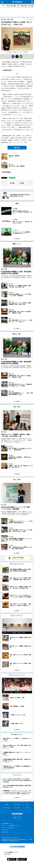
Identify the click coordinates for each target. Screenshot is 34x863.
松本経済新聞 (17, 2)
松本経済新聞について (7, 823)
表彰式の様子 (8, 70)
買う (19, 5)
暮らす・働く (24, 5)
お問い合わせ (5, 829)
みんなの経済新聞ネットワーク (17, 847)
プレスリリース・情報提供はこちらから (10, 825)
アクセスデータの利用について (9, 827)
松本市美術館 (6, 172)
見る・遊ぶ (13, 5)
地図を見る (17, 147)
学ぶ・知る (31, 5)
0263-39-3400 (26, 62)
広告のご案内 (5, 832)
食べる (8, 5)
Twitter (19, 817)
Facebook (15, 817)
